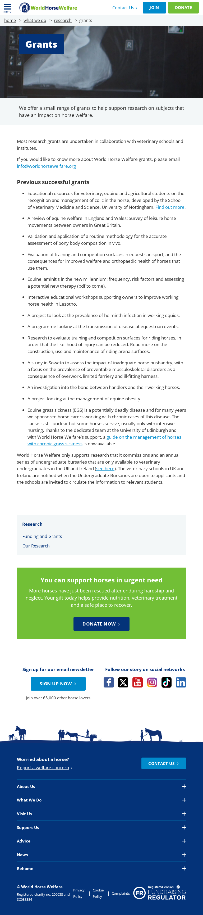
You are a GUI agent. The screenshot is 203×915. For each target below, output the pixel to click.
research (63, 20)
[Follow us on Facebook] (109, 682)
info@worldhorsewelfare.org (46, 166)
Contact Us (123, 8)
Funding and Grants (42, 536)
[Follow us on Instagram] (152, 682)
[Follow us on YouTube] (137, 682)
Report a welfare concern (43, 767)
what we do (35, 20)
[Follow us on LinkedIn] (181, 682)
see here (105, 468)
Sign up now (56, 684)
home (10, 20)
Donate (183, 7)
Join (154, 7)
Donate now (99, 624)
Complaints (121, 893)
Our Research (36, 546)
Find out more (169, 207)
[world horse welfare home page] (48, 7)
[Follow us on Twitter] (123, 682)
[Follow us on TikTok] (167, 682)
